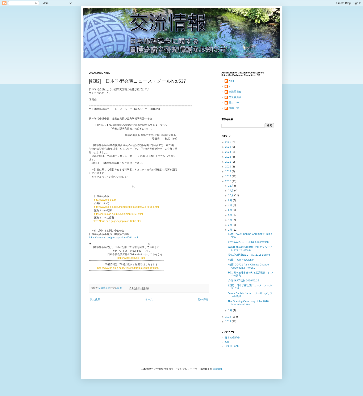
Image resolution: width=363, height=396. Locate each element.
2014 (228, 321)
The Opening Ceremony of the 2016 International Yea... (248, 303)
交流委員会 (235, 91)
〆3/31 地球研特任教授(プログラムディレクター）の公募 (250, 248)
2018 (228, 171)
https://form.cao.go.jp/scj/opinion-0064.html (113, 237)
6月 (230, 210)
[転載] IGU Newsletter (241, 259)
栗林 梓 (234, 102)
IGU (227, 341)
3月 (230, 224)
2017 (228, 176)
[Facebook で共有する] (143, 288)
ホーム (149, 299)
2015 (228, 316)
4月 (230, 219)
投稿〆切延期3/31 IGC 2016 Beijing (249, 254)
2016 (228, 181)
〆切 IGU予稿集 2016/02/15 (243, 280)
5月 (230, 215)
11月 (231, 190)
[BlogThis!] (135, 288)
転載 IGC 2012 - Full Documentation (248, 241)
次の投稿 (95, 299)
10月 (231, 195)
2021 (228, 161)
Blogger (217, 368)
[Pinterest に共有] (147, 288)
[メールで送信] (131, 288)
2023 (228, 156)
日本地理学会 (232, 337)
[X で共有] (139, 288)
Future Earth (232, 346)
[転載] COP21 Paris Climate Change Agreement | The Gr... (248, 266)
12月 (231, 185)
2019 (228, 166)
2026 (228, 142)
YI (230, 86)
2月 (230, 229)
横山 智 (234, 108)
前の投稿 (203, 299)
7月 (230, 205)
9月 (230, 200)
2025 (228, 146)
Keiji (231, 80)
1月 (230, 310)
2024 (228, 151)
